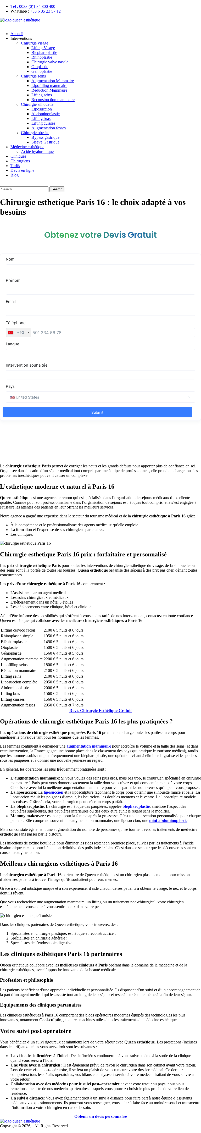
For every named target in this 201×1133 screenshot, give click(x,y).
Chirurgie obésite (35, 132)
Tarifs (15, 165)
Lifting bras (41, 118)
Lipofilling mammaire (49, 85)
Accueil (16, 33)
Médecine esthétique (27, 147)
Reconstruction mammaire (53, 99)
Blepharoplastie (44, 52)
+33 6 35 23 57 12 (45, 11)
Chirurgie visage (34, 43)
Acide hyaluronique (37, 151)
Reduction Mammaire (49, 90)
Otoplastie (39, 66)
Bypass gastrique (45, 137)
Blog (14, 175)
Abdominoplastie (45, 114)
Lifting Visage (43, 48)
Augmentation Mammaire (52, 81)
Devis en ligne (22, 170)
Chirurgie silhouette (37, 104)
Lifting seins (41, 95)
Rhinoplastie (41, 57)
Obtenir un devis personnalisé (100, 1116)
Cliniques (18, 156)
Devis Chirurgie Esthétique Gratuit (100, 710)
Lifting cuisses (43, 123)
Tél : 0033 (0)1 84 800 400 (32, 6)
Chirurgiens (20, 161)
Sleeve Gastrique (45, 142)
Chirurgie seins (33, 76)
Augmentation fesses (48, 128)
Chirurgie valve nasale (49, 62)
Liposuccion (41, 109)
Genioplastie (41, 71)
